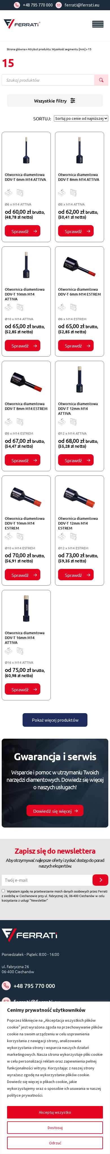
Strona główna (16, 49)
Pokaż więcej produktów (55, 720)
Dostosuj (55, 1127)
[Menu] (98, 24)
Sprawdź (20, 231)
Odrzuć (55, 1142)
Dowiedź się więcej (52, 811)
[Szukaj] (101, 80)
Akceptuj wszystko (55, 1112)
